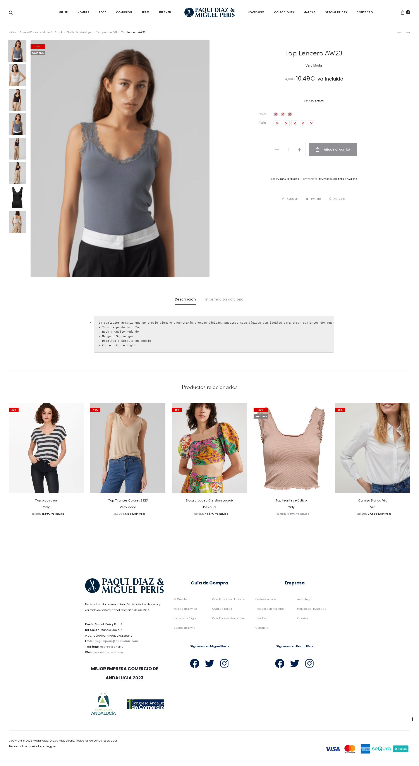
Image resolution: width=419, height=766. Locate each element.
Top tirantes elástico (291, 500)
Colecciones (284, 12)
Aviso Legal (304, 599)
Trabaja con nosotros (269, 609)
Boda (102, 12)
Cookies (302, 618)
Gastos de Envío (184, 628)
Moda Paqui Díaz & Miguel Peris (53, 740)
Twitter (316, 199)
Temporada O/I (106, 32)
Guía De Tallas (314, 100)
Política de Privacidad (311, 609)
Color (262, 114)
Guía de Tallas (222, 609)
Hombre (83, 12)
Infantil (165, 12)
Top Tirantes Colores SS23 (128, 500)
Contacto (365, 12)
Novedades (256, 12)
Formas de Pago (184, 618)
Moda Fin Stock (52, 32)
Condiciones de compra (228, 618)
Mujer (63, 12)
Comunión (124, 12)
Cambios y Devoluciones (229, 599)
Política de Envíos (185, 609)
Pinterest (339, 199)
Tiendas (260, 618)
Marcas (310, 12)
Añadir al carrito (336, 149)
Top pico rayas (46, 500)
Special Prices (336, 12)
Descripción (185, 299)
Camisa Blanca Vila (372, 500)
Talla (262, 122)
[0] (402, 12)
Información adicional (224, 299)
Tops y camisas (347, 179)
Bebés (145, 12)
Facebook (292, 199)
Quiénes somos (265, 599)
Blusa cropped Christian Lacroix (209, 500)
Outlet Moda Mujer (79, 32)
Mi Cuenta (180, 599)
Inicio (12, 32)
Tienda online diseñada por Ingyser (32, 746)
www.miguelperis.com (108, 652)
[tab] (185, 299)
